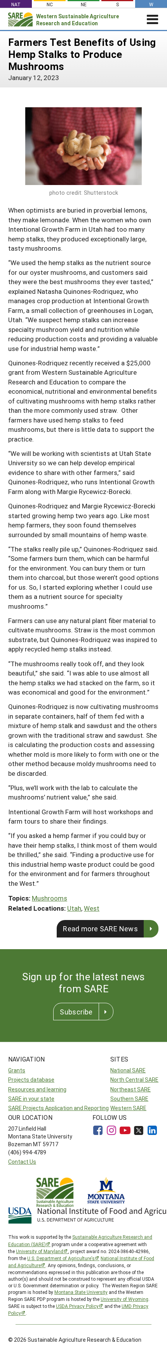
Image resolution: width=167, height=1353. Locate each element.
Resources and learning (37, 1089)
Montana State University (81, 1292)
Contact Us (22, 1161)
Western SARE (128, 1108)
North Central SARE (134, 1079)
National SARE (128, 1070)
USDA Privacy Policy (77, 1306)
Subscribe (76, 1011)
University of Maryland (39, 1251)
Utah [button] (74, 908)
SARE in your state (31, 1098)
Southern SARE (129, 1098)
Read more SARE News (100, 928)
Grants (16, 1070)
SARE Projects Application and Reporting (58, 1108)
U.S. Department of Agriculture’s (61, 1258)
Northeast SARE (130, 1089)
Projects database (31, 1079)
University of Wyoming (124, 1299)
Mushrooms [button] (49, 898)
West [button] (91, 908)
